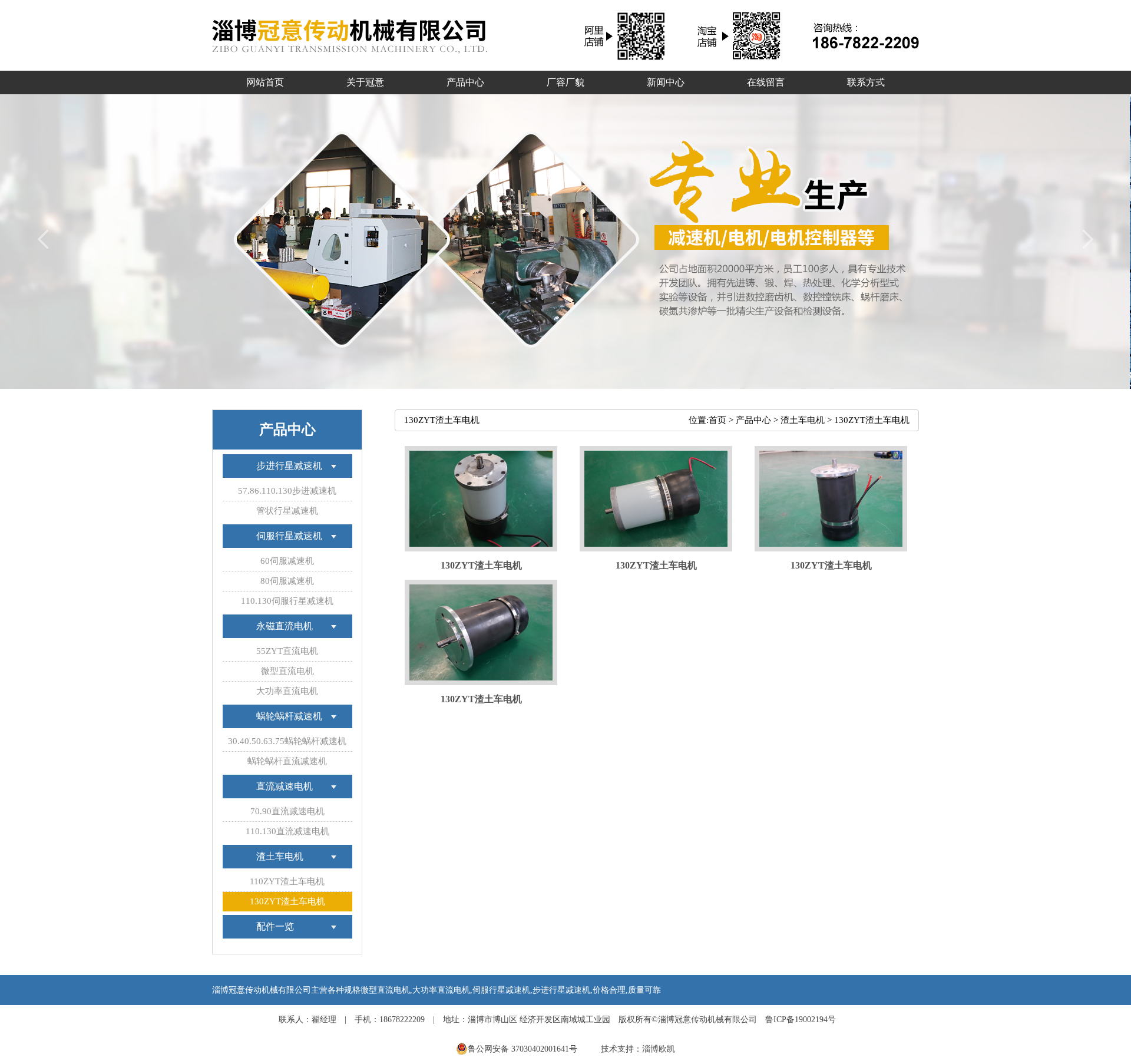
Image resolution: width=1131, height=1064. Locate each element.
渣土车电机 (803, 420)
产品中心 (753, 420)
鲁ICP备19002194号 (800, 1019)
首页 (717, 420)
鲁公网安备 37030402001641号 (524, 1049)
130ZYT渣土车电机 (872, 420)
